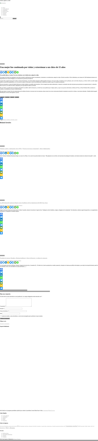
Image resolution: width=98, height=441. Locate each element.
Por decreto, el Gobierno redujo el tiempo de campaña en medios (13, 290)
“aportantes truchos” (72, 426)
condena (8, 119)
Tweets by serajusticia (4, 323)
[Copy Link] (8, 72)
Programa (5, 12)
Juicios (4, 418)
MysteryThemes (17, 439)
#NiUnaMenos (6, 426)
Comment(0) (14, 70)
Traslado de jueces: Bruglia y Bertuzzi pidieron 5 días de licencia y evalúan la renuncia (23, 258)
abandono (2, 428)
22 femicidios (38, 426)
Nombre (2, 308)
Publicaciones (5, 11)
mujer (16, 119)
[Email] (15, 72)
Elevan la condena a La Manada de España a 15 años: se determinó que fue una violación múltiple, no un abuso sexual (25, 291)
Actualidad (5, 10)
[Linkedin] (6, 72)
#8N (19, 426)
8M (18, 426)
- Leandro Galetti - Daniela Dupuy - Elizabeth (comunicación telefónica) (52, 426)
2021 (64, 426)
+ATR (91, 426)
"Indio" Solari (87, 426)
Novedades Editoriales (7, 434)
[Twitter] (3, 72)
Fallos (4, 419)
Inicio (4, 7)
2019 (79, 426)
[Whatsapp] (17, 72)
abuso (4, 119)
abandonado (23, 426)
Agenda (4, 13)
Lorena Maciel (6, 8)
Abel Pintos (27, 426)
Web (1, 313)
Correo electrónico (4, 311)
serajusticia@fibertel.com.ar (49, 410)
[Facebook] (1, 72)
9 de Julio (34, 426)
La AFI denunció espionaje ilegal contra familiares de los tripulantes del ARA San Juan (24, 203)
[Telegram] (13, 72)
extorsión (12, 119)
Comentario (3, 306)
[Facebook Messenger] (10, 72)
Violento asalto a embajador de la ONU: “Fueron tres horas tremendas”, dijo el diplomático (25, 148)
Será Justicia (8, 70)
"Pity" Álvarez (10, 428)
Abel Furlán (2, 426)
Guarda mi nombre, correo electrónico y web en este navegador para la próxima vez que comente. (22, 316)
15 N (93, 426)
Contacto (4, 14)
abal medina (83, 426)
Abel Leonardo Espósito (13, 426)
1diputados (30, 426)
